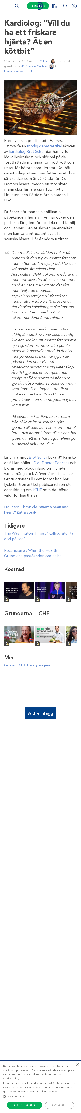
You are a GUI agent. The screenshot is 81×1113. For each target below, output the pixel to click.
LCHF (37, 489)
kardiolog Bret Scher (27, 151)
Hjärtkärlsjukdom (15, 71)
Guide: (27, 665)
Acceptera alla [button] (25, 1105)
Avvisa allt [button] (59, 1105)
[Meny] (6, 6)
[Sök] (16, 6)
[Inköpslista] (64, 6)
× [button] (77, 1064)
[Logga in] (74, 6)
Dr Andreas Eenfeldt (35, 66)
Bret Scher (38, 457)
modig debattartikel (44, 146)
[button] (40, 1096)
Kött (29, 71)
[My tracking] (54, 6)
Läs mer (52, 1091)
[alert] (40, 1086)
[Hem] (40, 6)
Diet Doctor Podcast (51, 462)
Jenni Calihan (41, 61)
